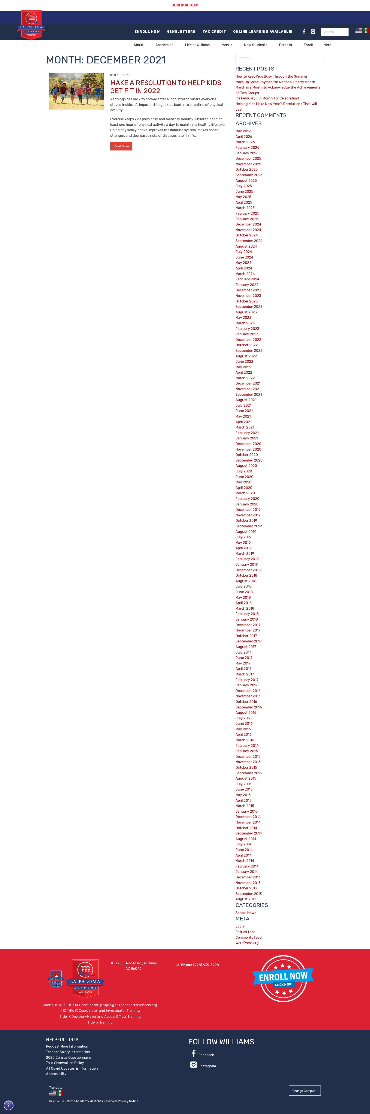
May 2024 (243, 263)
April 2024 (244, 268)
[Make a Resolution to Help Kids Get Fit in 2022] (76, 91)
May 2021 (243, 416)
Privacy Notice (128, 1101)
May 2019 (243, 543)
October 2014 (246, 828)
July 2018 (243, 586)
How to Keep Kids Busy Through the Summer (271, 76)
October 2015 (246, 767)
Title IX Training (100, 1022)
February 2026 (247, 148)
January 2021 (247, 438)
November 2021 (248, 389)
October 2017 (246, 636)
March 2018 (245, 608)
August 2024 (246, 246)
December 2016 (248, 691)
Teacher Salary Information (68, 1052)
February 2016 (247, 746)
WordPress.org (247, 943)
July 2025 (244, 186)
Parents (285, 45)
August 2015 (246, 778)
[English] (359, 30)
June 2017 (244, 658)
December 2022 (248, 340)
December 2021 (248, 383)
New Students (255, 45)
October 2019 (246, 521)
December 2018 (248, 570)
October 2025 (247, 169)
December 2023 (248, 290)
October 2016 (246, 702)
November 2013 (248, 883)
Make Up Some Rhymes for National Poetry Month (275, 82)
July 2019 (243, 537)
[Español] (366, 30)
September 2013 (249, 894)
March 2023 (245, 323)
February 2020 (247, 499)
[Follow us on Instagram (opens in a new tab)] (312, 32)
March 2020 (245, 493)
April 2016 (244, 734)
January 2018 (247, 619)
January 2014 (247, 872)
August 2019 (246, 532)
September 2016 (249, 707)
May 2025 (243, 197)
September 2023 (249, 307)
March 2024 (245, 274)
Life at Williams (197, 45)
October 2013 (246, 888)
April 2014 (244, 855)
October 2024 (247, 235)
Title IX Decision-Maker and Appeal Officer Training (100, 1017)
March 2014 (245, 861)
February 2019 (247, 559)
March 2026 (245, 142)
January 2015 (247, 811)
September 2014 (249, 833)
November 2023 (248, 296)
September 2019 (249, 526)
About (138, 45)
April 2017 (243, 669)
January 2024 (247, 285)
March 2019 (245, 554)
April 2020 (244, 488)
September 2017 (249, 641)
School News (246, 913)
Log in (240, 926)
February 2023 (247, 329)
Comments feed (249, 937)
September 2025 (249, 175)
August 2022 (246, 356)
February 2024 (247, 279)
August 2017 (246, 647)
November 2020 (248, 449)
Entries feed (245, 932)
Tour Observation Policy (65, 1063)
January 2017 (247, 685)
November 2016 (248, 696)
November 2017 (248, 630)
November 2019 (248, 515)
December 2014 (248, 817)
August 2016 (246, 713)
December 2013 (248, 877)
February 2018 (247, 614)
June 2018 (244, 592)
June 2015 (244, 789)
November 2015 (248, 762)
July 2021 (243, 405)
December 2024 (248, 224)
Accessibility (56, 1074)
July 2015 (243, 784)
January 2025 (247, 219)
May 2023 (243, 318)
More (327, 45)
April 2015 (243, 800)
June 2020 (244, 477)
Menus (227, 45)
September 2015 (249, 773)
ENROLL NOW (147, 32)
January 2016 (247, 751)
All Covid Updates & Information (72, 1068)
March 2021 (245, 427)
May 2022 (243, 367)
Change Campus (303, 1091)
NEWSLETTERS (181, 32)
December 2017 (248, 625)
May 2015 (243, 795)
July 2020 (244, 471)
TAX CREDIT (214, 32)
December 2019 (248, 510)
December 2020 (248, 444)
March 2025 (245, 208)
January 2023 (247, 334)
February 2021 (247, 433)
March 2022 (245, 378)
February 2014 (247, 866)
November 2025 (248, 164)
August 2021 (246, 400)
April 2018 (244, 603)
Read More (121, 146)
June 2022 (244, 361)
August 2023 (246, 312)
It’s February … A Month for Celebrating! (267, 98)
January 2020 (247, 504)
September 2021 (249, 394)
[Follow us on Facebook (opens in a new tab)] (304, 32)
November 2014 (248, 822)
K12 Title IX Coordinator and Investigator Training (100, 1011)
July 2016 (243, 718)
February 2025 (247, 213)
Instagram (207, 1066)
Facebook (206, 1055)
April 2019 (244, 548)
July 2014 (243, 844)
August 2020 (246, 466)
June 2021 (244, 411)
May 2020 (243, 482)
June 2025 (244, 191)
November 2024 (248, 230)
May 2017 (243, 663)
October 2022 (247, 345)
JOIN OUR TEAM (185, 5)
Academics (164, 45)
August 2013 (246, 899)
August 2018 (246, 581)
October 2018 (246, 575)
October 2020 (247, 455)
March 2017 (245, 674)
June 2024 (244, 257)
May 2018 (243, 597)
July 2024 (244, 252)
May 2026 (243, 131)
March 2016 (245, 740)
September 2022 (249, 351)
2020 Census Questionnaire (68, 1057)
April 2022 (244, 372)
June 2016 (244, 724)
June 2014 (244, 850)
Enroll (308, 45)
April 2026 (244, 137)
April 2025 (244, 202)
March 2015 (245, 806)
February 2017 (247, 680)
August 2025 (246, 181)
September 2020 (249, 460)
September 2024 (249, 241)
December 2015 (248, 757)
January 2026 (247, 153)
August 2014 (246, 839)
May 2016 (243, 729)
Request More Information (67, 1046)
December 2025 (248, 158)
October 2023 (247, 301)
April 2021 (244, 422)
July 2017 (243, 652)
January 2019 (247, 564)
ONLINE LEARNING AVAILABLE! (263, 32)
